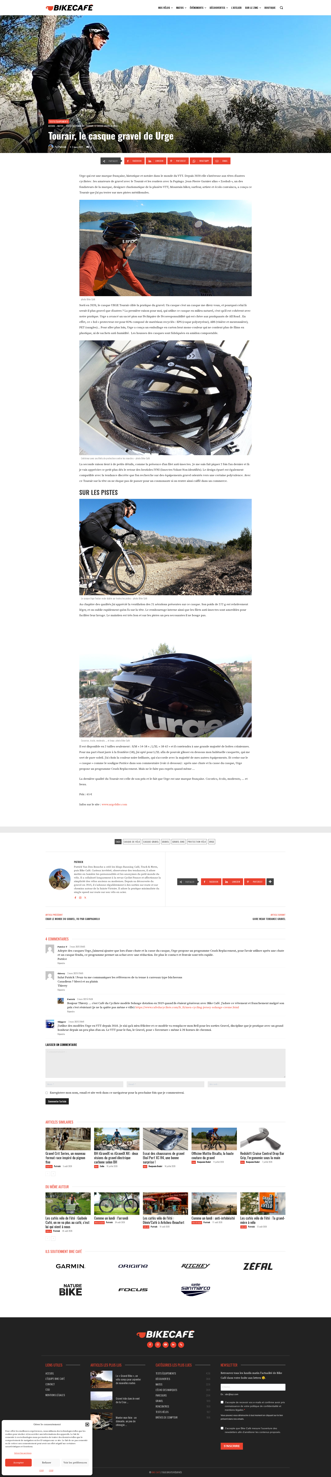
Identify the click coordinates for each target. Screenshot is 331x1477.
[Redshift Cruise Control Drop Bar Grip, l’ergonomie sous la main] (262, 1139)
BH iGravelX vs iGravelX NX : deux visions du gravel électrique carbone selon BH (116, 1157)
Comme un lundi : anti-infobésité (214, 1218)
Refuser (46, 1462)
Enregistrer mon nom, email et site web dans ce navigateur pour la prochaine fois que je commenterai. (117, 1093)
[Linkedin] (173, 1345)
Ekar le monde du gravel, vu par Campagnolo (73, 919)
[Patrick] (51, 146)
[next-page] (53, 1174)
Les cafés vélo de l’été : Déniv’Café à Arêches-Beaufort (163, 1220)
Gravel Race (49, 1166)
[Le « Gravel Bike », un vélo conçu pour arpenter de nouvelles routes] (101, 1379)
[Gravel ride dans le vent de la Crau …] (101, 1400)
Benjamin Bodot (155, 1166)
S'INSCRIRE (232, 1446)
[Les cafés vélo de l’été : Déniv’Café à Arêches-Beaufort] (165, 1203)
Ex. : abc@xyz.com (229, 1394)
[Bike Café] (70, 7)
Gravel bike (178, 841)
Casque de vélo (132, 841)
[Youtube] (166, 1345)
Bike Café (156, 1472)
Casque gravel (151, 841)
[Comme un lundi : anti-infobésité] (214, 1203)
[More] (270, 881)
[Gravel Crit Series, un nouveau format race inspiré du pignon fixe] (68, 1139)
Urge (211, 841)
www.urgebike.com (114, 804)
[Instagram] (80, 897)
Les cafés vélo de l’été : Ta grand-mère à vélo (262, 1220)
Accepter (18, 1462)
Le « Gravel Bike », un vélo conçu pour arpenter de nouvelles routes (128, 1379)
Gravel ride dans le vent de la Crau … (128, 1400)
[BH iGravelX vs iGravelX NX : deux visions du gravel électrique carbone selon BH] (116, 1139)
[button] (87, 1424)
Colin (102, 1166)
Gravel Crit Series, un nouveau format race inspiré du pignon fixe (65, 1157)
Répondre (61, 963)
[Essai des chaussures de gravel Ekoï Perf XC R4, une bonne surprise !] (165, 1139)
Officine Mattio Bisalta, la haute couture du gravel (213, 1155)
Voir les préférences (75, 1462)
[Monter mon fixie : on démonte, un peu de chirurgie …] (101, 1421)
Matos (60, 125)
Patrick (62, 147)
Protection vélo (197, 841)
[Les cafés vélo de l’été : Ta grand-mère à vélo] (262, 1203)
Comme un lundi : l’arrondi (111, 1218)
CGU (41, 1470)
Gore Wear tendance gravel (269, 919)
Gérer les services (22, 1453)
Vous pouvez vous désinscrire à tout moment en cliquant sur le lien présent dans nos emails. (252, 1417)
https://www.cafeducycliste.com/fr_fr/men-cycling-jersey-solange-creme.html (187, 1007)
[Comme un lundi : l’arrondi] (116, 1203)
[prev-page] (48, 1174)
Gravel (165, 841)
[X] (85, 897)
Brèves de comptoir (99, 1222)
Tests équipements (58, 121)
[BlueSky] (181, 1345)
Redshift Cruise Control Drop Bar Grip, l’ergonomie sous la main (262, 1155)
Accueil (51, 125)
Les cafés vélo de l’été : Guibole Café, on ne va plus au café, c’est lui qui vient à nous (67, 1222)
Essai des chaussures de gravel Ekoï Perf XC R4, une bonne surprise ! (163, 1157)
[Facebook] (75, 897)
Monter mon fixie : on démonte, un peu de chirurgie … (126, 1421)
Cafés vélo (48, 1231)
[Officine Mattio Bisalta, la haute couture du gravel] (214, 1139)
